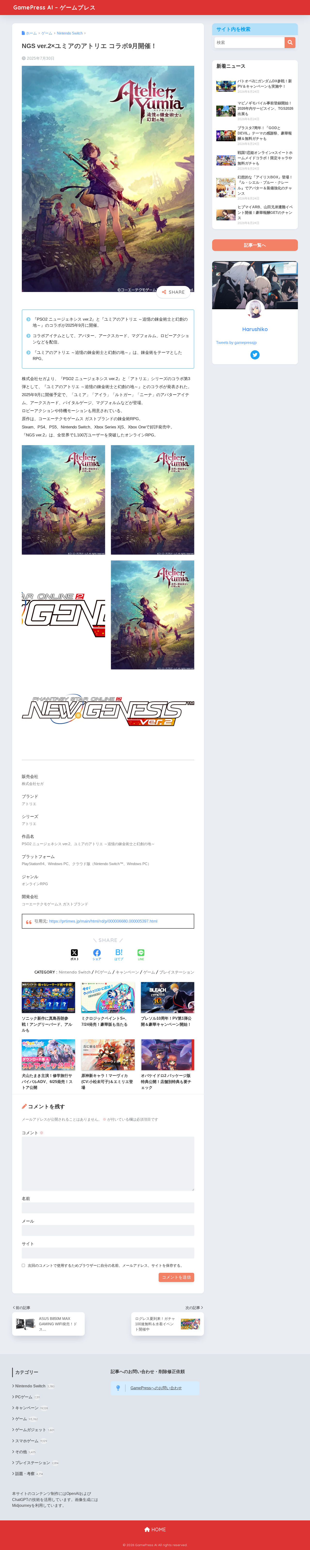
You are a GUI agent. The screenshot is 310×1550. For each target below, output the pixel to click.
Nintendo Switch (75, 972)
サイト (28, 1244)
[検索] (290, 42)
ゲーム (149, 972)
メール (28, 1221)
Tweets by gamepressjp (236, 343)
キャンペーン (127, 972)
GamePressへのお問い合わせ (156, 1388)
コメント (33, 1133)
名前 (26, 1198)
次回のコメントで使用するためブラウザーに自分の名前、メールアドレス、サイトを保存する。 (106, 1265)
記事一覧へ (255, 245)
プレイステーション (176, 972)
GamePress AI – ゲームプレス (54, 7)
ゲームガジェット (34, 1430)
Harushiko (255, 329)
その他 (25, 1452)
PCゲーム (103, 972)
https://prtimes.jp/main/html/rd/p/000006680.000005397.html (103, 921)
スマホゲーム (31, 1441)
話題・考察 (29, 1474)
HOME (158, 1529)
